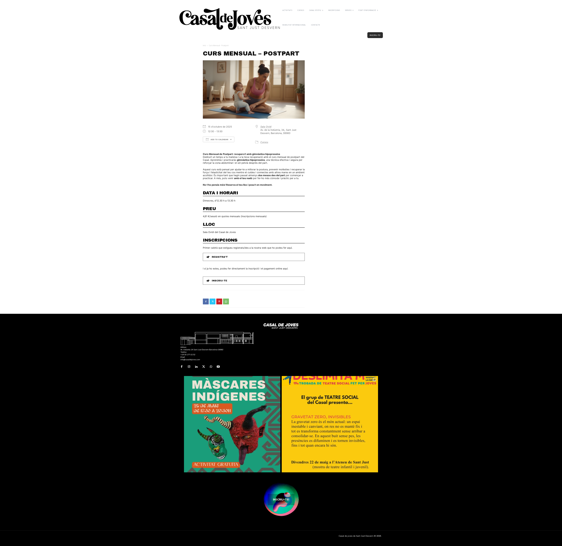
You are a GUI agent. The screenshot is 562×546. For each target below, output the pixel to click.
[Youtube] (218, 367)
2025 (378, 536)
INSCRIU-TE (219, 280)
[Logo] (230, 19)
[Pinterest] (219, 301)
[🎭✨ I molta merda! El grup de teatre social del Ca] (330, 424)
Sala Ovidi (265, 126)
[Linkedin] (196, 367)
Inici (204, 45)
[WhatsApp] (226, 301)
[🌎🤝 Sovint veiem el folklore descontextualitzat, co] (232, 424)
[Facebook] (206, 301)
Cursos (264, 142)
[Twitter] (212, 301)
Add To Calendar (219, 140)
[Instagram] (189, 367)
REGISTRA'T (220, 257)
